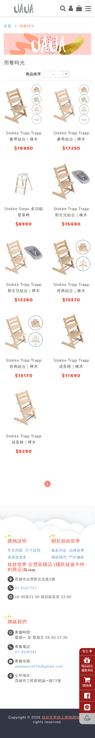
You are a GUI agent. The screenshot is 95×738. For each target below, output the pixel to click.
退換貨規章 (17, 557)
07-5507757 (26, 588)
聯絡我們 (59, 557)
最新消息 (59, 550)
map (31, 570)
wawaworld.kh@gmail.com (39, 666)
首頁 (7, 26)
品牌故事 (76, 550)
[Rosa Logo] (24, 8)
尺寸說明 (33, 550)
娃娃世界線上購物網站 (61, 717)
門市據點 (76, 557)
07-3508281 (26, 652)
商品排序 (33, 74)
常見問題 (15, 550)
